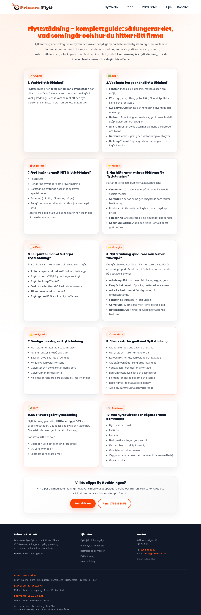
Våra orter (149, 7)
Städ (130, 7)
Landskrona (57, 579)
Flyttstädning (87, 556)
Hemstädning (87, 561)
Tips (169, 7)
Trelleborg (84, 579)
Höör (94, 579)
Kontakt (183, 7)
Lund (32, 579)
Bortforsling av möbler (92, 550)
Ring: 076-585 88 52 (114, 503)
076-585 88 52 (148, 549)
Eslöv (16, 579)
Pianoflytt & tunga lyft (92, 545)
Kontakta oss (83, 503)
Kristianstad (71, 579)
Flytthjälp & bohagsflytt (92, 540)
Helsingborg (43, 579)
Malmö (24, 579)
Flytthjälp (111, 7)
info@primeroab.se (155, 553)
